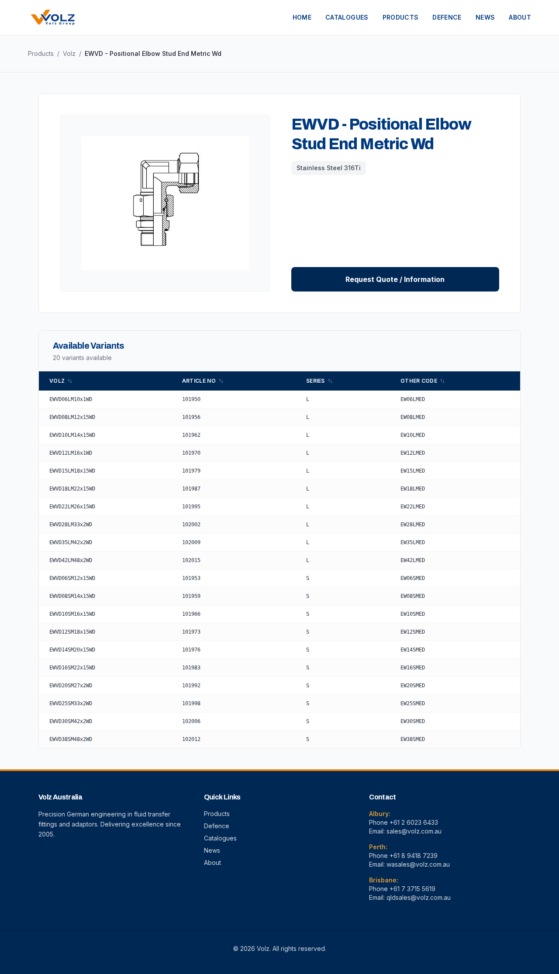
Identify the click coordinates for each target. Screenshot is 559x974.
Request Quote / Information (395, 279)
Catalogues (220, 838)
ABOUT (520, 17)
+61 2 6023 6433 (414, 822)
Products (41, 53)
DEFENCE (446, 17)
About (212, 862)
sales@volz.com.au (414, 831)
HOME (302, 17)
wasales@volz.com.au (418, 864)
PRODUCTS (401, 17)
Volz (69, 53)
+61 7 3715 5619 (412, 888)
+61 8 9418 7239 (414, 855)
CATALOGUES (347, 17)
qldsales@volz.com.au (418, 897)
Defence (216, 826)
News (212, 850)
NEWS (485, 17)
